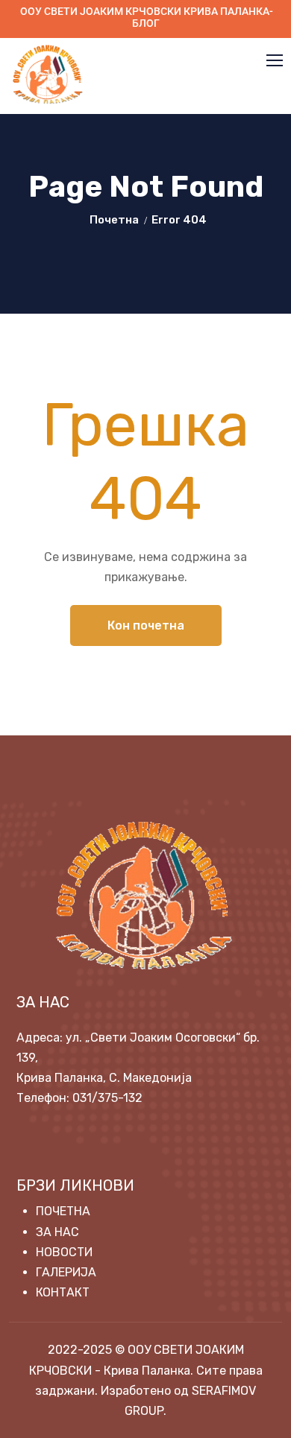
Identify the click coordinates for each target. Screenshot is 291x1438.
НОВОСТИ (64, 1252)
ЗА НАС (57, 1232)
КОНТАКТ (63, 1292)
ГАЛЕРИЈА (66, 1272)
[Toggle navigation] (276, 61)
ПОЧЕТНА (63, 1211)
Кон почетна (145, 625)
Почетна (114, 220)
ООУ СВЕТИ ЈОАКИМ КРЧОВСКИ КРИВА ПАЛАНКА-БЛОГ (146, 17)
